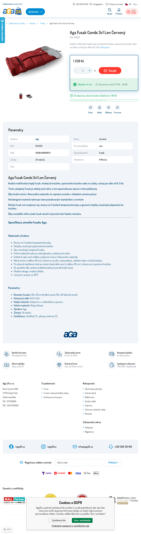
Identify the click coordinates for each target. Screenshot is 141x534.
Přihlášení (89, 427)
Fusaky (42, 23)
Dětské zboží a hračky (17, 23)
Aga (37, 139)
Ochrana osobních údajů (95, 409)
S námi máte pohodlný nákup (56, 393)
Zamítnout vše (59, 520)
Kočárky (33, 23)
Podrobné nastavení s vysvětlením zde (70, 526)
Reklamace (89, 397)
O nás (46, 389)
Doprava (88, 405)
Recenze (88, 413)
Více (134, 4)
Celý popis (104, 47)
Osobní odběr (90, 401)
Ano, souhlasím (82, 520)
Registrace (89, 431)
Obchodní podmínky (93, 389)
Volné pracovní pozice (53, 397)
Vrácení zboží (90, 393)
